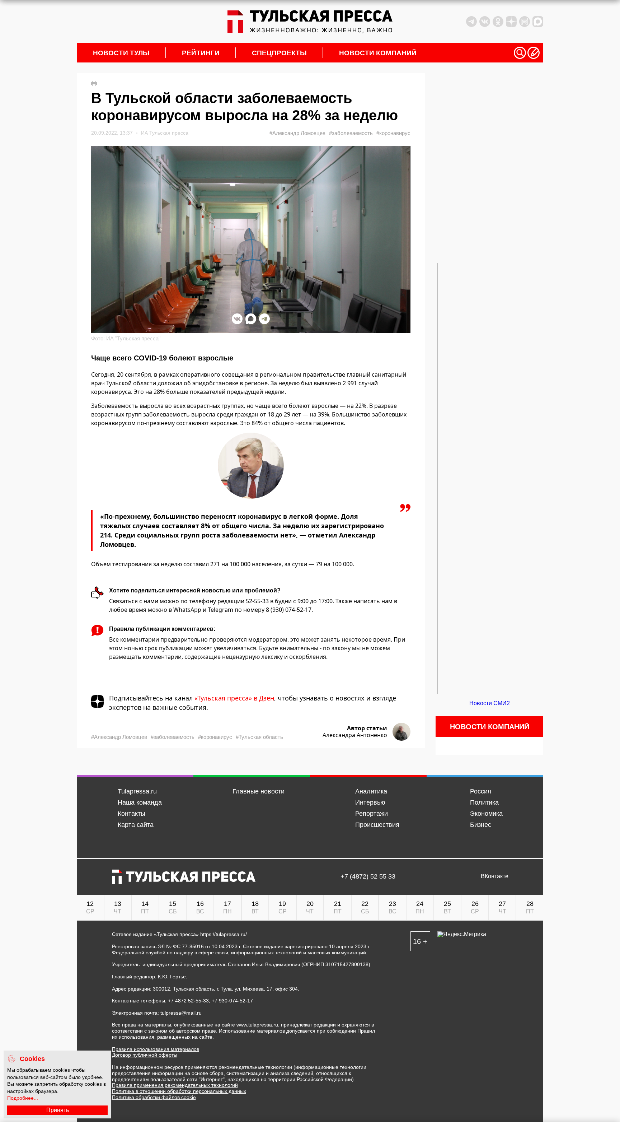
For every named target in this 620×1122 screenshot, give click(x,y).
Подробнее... (22, 1098)
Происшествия (377, 824)
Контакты (131, 813)
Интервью (370, 802)
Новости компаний (378, 53)
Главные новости (258, 791)
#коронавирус (393, 133)
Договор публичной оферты (144, 1055)
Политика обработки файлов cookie (154, 1097)
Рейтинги (201, 53)
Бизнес (480, 824)
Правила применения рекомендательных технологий (175, 1085)
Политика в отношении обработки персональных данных (179, 1091)
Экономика (486, 813)
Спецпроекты (279, 53)
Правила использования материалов (155, 1049)
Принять (57, 1110)
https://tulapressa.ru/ (223, 934)
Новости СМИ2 (489, 703)
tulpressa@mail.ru (181, 1013)
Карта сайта (136, 824)
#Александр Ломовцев (297, 133)
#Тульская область (259, 737)
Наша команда (140, 802)
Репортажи (371, 813)
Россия (480, 791)
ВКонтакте (494, 876)
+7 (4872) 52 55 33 (367, 876)
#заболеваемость (351, 133)
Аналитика (371, 791)
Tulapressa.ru (137, 791)
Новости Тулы (121, 53)
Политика (484, 802)
